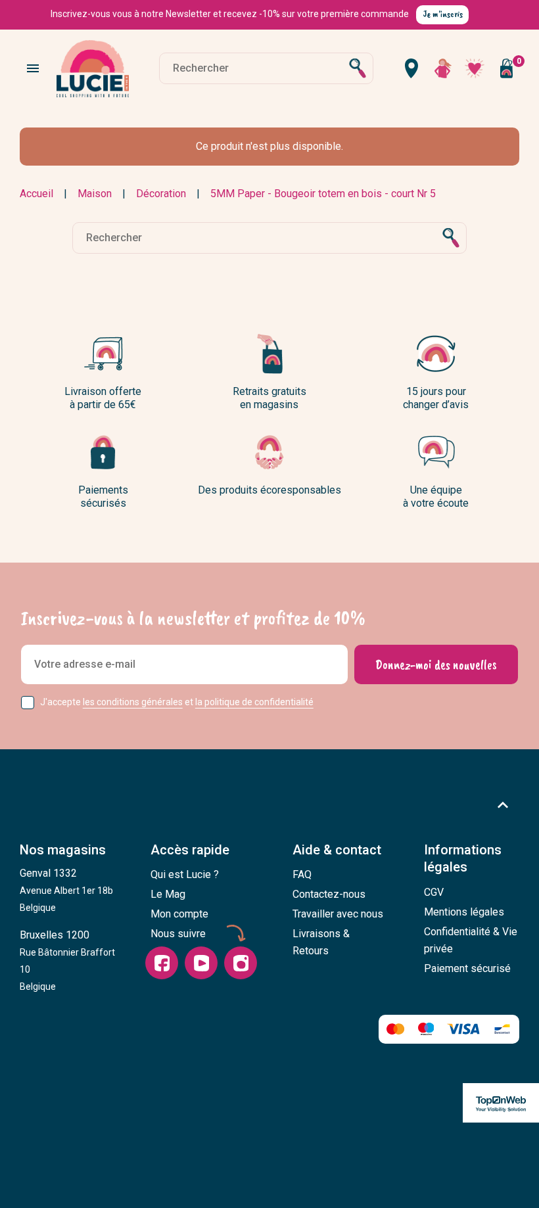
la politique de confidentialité (254, 702)
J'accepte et (177, 702)
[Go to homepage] (93, 68)
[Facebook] (161, 962)
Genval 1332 (66, 890)
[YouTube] (201, 962)
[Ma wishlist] (474, 68)
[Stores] (411, 68)
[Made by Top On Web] (501, 1103)
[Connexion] (443, 68)
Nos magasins (63, 850)
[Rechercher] (357, 68)
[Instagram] (240, 962)
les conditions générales (133, 702)
